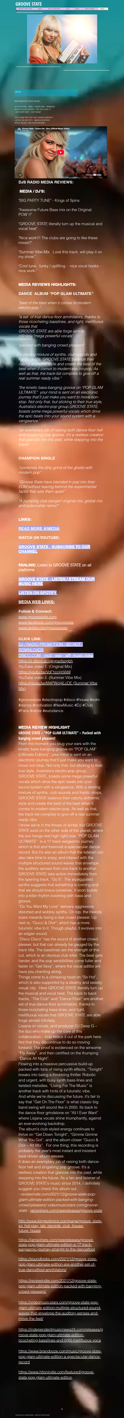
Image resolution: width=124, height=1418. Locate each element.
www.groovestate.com (38, 616)
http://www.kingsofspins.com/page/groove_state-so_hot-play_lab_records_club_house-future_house (60, 1226)
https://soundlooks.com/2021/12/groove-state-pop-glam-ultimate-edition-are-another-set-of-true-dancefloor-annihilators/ (58, 1264)
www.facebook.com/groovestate (46, 622)
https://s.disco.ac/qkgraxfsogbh (46, 661)
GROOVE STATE (29, 4)
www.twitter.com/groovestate (43, 627)
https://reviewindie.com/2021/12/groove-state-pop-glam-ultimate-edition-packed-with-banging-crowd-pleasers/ (60, 1286)
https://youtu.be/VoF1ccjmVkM (45, 672)
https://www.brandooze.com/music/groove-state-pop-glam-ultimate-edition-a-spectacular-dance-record (60, 1356)
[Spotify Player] (86, 116)
